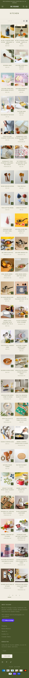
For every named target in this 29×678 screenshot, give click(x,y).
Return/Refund (6, 628)
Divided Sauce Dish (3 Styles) (7, 585)
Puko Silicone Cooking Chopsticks (7, 137)
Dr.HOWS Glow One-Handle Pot (21, 230)
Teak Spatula (21, 186)
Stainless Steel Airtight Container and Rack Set (22, 536)
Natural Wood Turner (7, 465)
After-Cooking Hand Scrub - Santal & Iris (21, 42)
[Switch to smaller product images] (26, 21)
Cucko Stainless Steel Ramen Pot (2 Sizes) (21, 561)
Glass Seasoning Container (21, 512)
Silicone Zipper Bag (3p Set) (21, 66)
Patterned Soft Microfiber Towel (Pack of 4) (21, 163)
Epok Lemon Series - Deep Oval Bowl (21, 274)
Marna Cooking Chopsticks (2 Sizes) (21, 442)
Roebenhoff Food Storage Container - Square (21, 138)
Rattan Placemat (21, 465)
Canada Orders (6, 636)
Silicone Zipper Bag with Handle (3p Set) (7, 89)
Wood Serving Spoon (7, 186)
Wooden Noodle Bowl (7, 370)
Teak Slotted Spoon (7, 207)
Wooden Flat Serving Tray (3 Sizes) (7, 512)
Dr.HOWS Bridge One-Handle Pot (7, 298)
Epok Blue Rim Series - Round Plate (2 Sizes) (21, 372)
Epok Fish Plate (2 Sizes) (7, 419)
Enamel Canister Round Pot (22, 489)
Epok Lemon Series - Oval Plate (7, 274)
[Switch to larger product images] (24, 21)
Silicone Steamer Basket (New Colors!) (21, 347)
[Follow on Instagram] (2, 662)
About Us (4, 631)
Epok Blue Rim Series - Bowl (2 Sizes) (7, 396)
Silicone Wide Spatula (21, 112)
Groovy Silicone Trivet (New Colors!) (7, 489)
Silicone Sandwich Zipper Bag (21, 89)
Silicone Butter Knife (7, 115)
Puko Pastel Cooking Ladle (7, 346)
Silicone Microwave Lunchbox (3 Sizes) (7, 560)
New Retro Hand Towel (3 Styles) (21, 419)
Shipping (4, 626)
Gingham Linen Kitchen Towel (7, 230)
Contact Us (5, 634)
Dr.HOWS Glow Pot (7, 252)
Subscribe (7, 656)
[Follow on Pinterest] (6, 662)
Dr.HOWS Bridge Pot (21, 252)
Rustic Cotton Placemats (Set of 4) (21, 298)
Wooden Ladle (7, 65)
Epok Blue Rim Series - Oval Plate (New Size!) (21, 586)
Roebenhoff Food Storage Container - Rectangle (7, 163)
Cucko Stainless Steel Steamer (21, 321)
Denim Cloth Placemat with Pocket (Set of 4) (7, 322)
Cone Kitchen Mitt (21, 207)
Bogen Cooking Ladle (7, 441)
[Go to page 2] (19, 595)
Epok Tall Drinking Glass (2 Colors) (21, 396)
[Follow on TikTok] (11, 662)
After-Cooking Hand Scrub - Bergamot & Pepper (7, 42)
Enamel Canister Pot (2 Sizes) (7, 535)
